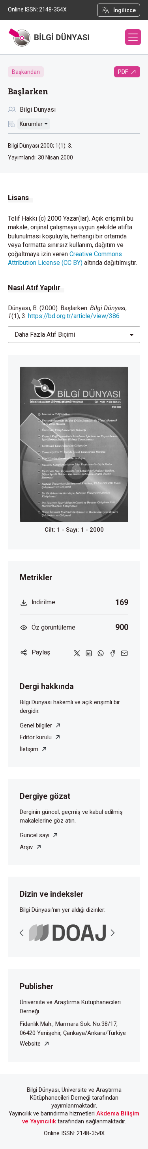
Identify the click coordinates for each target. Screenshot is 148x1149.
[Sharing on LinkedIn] (89, 652)
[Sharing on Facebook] (112, 652)
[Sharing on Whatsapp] (101, 652)
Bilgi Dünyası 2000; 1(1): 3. (40, 145)
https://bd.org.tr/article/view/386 (74, 316)
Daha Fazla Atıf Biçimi (45, 334)
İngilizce (124, 10)
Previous (22, 932)
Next (112, 932)
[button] (133, 37)
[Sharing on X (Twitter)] (77, 652)
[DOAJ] (67, 932)
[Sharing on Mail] (124, 652)
